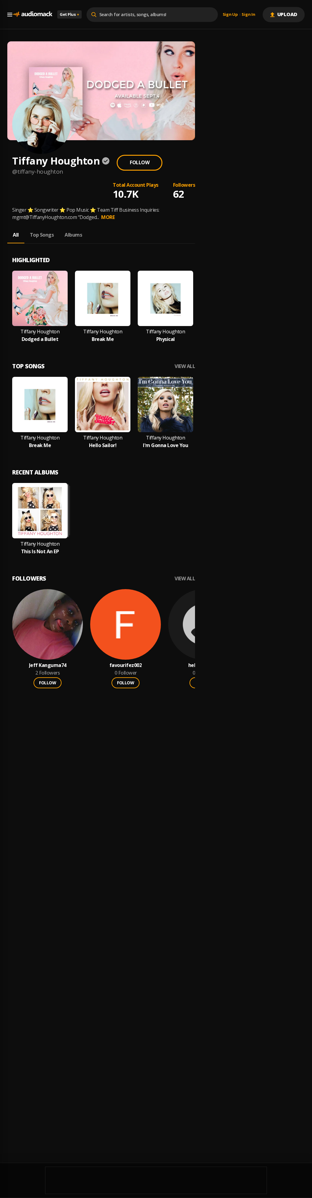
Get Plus (69, 14)
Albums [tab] (73, 234)
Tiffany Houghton (39, 331)
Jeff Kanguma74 (47, 665)
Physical (165, 339)
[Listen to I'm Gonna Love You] (165, 404)
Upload (287, 14)
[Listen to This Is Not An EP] (40, 510)
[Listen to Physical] (165, 298)
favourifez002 (125, 665)
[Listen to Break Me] (102, 298)
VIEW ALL (185, 366)
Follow (139, 162)
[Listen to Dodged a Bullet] (40, 298)
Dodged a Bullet (40, 339)
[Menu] (9, 14)
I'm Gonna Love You (165, 445)
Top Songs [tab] (42, 234)
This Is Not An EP (40, 551)
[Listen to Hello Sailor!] (102, 404)
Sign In (248, 14)
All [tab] (16, 234)
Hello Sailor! (103, 445)
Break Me (103, 339)
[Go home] (32, 14)
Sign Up (230, 14)
